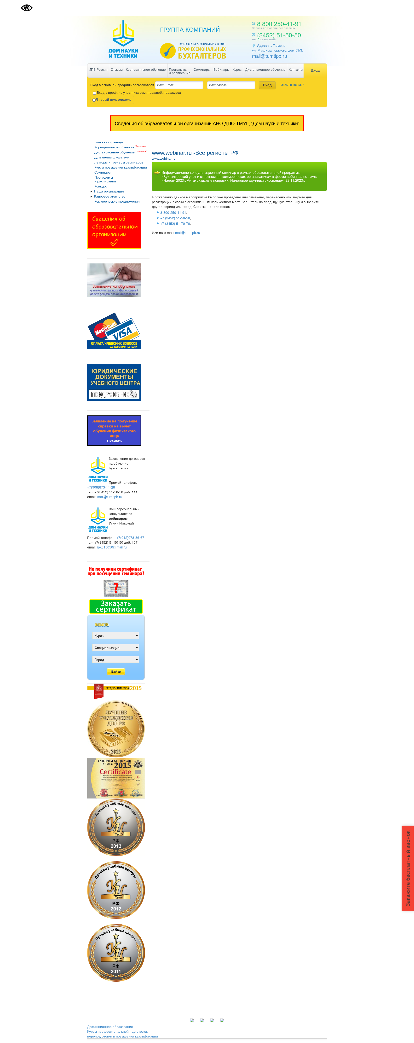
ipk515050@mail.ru (112, 547)
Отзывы (117, 69)
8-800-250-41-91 (173, 212)
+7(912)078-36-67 (130, 537)
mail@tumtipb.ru (269, 55)
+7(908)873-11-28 (101, 487)
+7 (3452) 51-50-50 (175, 218)
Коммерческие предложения (117, 201)
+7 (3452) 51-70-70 (175, 223)
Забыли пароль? (292, 85)
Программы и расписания (179, 71)
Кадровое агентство (109, 196)
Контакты (296, 69)
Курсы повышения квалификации (120, 167)
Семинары (202, 69)
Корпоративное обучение (146, 69)
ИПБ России (98, 69)
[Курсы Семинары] (116, 637)
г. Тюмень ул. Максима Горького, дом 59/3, (277, 47)
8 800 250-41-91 (279, 23)
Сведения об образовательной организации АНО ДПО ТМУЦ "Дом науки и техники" (207, 123)
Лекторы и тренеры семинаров (118, 162)
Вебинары (221, 69)
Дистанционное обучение (265, 69)
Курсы (237, 69)
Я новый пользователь (114, 99)
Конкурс (100, 186)
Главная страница (108, 142)
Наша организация (109, 191)
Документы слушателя (112, 157)
